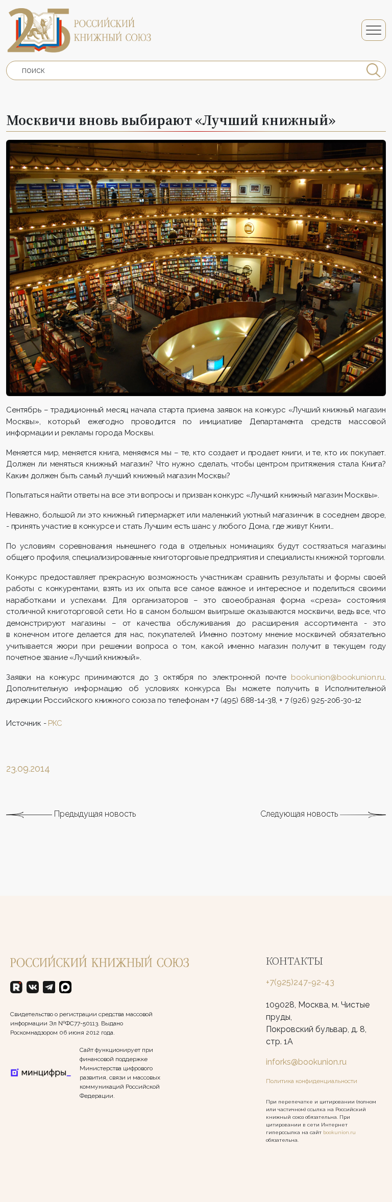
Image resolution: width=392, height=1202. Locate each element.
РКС (55, 723)
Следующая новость (300, 814)
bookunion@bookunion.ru (337, 677)
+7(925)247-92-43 (300, 982)
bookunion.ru (339, 1132)
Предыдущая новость (94, 814)
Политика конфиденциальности (311, 1081)
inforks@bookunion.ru (306, 1062)
